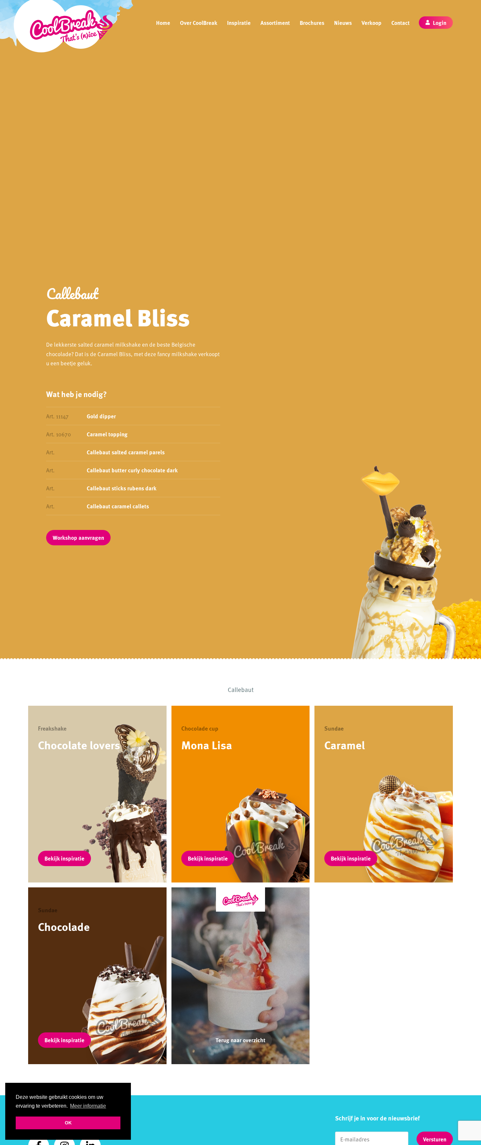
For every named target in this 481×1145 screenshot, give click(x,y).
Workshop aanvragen (78, 537)
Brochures (312, 23)
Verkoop (372, 23)
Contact (400, 23)
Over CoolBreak (198, 23)
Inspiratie (239, 23)
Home (163, 23)
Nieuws (343, 23)
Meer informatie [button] (88, 1106)
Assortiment (275, 23)
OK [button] (68, 1122)
